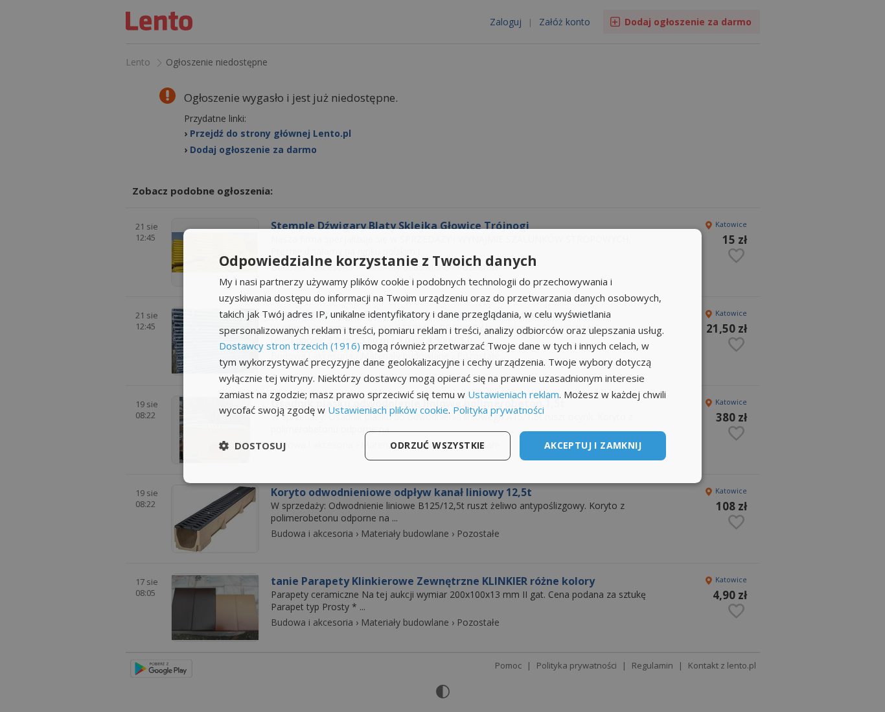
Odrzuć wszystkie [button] (437, 445)
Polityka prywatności (498, 409)
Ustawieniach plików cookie (388, 409)
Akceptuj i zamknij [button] (592, 445)
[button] (252, 446)
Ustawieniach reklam (513, 394)
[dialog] (442, 356)
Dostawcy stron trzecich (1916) (289, 345)
